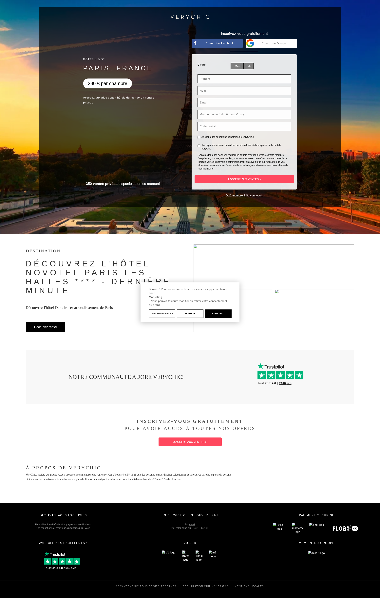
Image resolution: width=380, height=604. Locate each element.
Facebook (220, 43)
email (192, 524)
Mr (249, 66)
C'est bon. (218, 313)
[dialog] (190, 302)
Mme (238, 66)
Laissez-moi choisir (162, 313)
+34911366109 (200, 528)
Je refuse (190, 313)
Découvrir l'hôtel (45, 326)
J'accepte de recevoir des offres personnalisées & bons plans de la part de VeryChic (241, 147)
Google (274, 43)
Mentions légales (249, 586)
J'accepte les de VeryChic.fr (227, 137)
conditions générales (227, 137)
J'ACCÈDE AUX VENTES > (244, 179)
